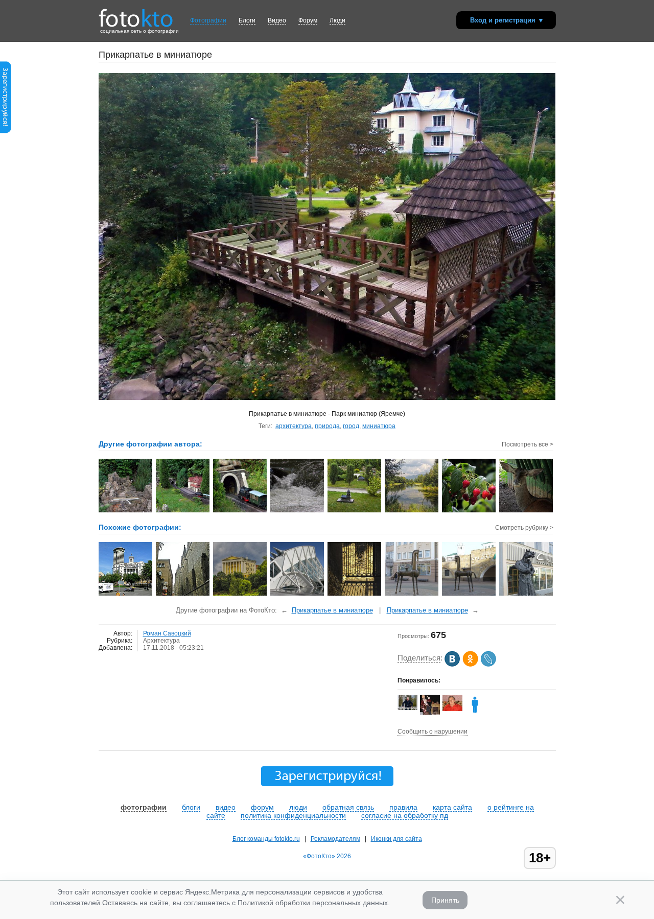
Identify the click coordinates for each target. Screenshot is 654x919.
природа (327, 426)
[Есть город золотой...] (355, 594)
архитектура (293, 426)
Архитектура (161, 640)
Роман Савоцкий (167, 633)
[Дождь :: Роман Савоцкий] (469, 511)
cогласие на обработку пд (404, 815)
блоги (191, 807)
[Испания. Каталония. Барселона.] (126, 594)
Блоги (247, 20)
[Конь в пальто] (526, 594)
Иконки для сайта (396, 838)
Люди (337, 20)
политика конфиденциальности (293, 815)
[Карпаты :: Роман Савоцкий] (412, 511)
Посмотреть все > (527, 444)
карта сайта (452, 807)
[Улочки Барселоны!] (183, 594)
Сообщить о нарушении (433, 731)
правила (403, 807)
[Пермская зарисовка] (240, 594)
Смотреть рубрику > (524, 527)
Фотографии (208, 20)
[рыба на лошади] (475, 712)
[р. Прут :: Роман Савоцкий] (297, 511)
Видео (277, 20)
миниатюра (378, 426)
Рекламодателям (335, 838)
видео (226, 807)
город (351, 426)
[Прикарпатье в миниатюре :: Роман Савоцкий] (126, 511)
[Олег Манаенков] (407, 708)
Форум (307, 20)
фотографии (144, 807)
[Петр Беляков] (452, 709)
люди (298, 807)
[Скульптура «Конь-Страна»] (412, 594)
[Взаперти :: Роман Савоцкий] (526, 511)
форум (262, 807)
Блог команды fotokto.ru (266, 838)
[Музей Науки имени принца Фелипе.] (297, 594)
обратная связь (348, 807)
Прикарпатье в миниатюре (332, 610)
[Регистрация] (5, 131)
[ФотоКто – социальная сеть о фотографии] (136, 14)
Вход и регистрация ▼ (507, 20)
